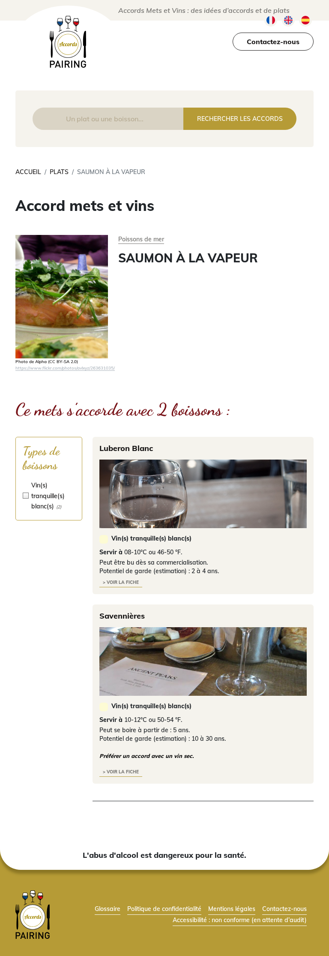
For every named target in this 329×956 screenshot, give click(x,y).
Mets (106, 61)
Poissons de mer (141, 239)
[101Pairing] (67, 42)
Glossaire (235, 61)
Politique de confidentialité (164, 908)
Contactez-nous (273, 41)
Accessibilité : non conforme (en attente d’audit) (240, 919)
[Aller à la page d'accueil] (32, 914)
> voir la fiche (121, 582)
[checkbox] (49, 495)
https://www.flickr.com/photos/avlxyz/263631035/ (65, 367)
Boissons (164, 61)
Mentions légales (231, 908)
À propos (48, 61)
